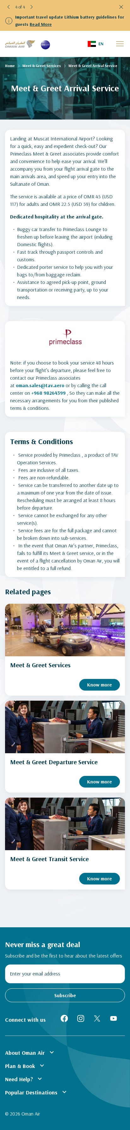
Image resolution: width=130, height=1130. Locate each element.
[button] (9, 7)
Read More (41, 24)
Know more (99, 684)
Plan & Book (25, 1065)
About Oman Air (30, 1052)
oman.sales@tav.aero (40, 385)
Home (10, 65)
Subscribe (65, 995)
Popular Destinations (36, 1092)
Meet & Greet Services (41, 65)
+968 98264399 (48, 393)
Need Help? (24, 1078)
